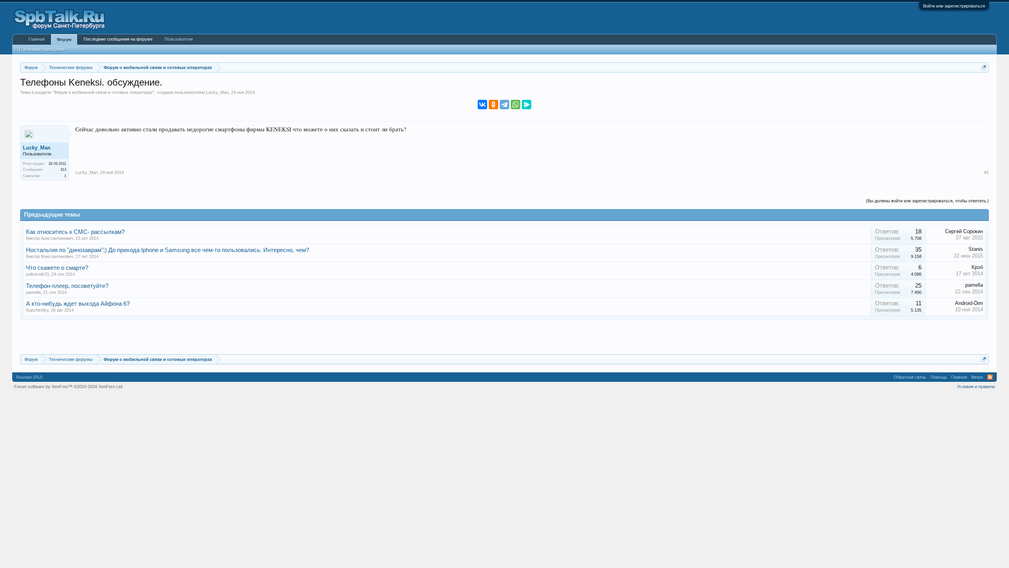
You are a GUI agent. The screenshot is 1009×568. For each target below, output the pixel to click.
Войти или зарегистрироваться (954, 6)
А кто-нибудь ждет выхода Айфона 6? (78, 304)
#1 (986, 172)
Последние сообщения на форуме (118, 39)
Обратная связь (910, 377)
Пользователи (178, 39)
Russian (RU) (29, 377)
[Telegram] (504, 104)
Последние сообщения (42, 49)
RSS (990, 377)
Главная (36, 39)
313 (63, 170)
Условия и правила (976, 386)
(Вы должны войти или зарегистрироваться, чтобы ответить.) (927, 200)
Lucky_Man (217, 92)
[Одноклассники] (493, 104)
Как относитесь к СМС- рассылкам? (75, 232)
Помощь (938, 377)
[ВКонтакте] (482, 104)
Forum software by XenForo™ (68, 386)
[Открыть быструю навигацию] (984, 67)
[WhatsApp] (515, 104)
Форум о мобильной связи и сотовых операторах (103, 92)
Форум (64, 39)
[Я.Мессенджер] (526, 104)
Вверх (977, 377)
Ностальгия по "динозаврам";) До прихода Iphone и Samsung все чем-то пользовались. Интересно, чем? (167, 250)
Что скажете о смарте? (57, 268)
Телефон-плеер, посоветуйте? (67, 286)
